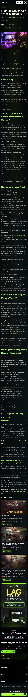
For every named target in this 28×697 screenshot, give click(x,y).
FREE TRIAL (20, 2)
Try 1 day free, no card (8, 651)
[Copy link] (20, 28)
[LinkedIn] (16, 28)
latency (3, 92)
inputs (8, 75)
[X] (10, 28)
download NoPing (21, 235)
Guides (3, 7)
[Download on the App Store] (9, 637)
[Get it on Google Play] (19, 637)
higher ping (16, 63)
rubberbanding (16, 331)
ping (11, 68)
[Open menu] (25, 2)
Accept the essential (14, 691)
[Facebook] (13, 28)
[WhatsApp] (6, 28)
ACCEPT (14, 694)
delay (15, 323)
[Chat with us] (25, 694)
